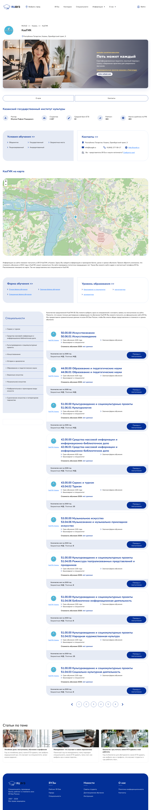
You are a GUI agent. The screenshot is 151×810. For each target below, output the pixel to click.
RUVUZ (24, 26)
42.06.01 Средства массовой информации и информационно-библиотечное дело (89, 449)
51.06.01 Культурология (76, 407)
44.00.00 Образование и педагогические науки (91, 368)
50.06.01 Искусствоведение (78, 336)
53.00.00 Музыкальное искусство (82, 518)
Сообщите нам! (129, 152)
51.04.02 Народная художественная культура (90, 636)
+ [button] (6, 181)
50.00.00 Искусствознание (78, 333)
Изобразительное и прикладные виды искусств (22, 390)
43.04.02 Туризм (71, 486)
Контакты (122, 793)
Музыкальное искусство (16, 382)
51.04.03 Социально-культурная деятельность (90, 672)
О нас (111, 7)
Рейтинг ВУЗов (55, 789)
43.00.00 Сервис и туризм (77, 482)
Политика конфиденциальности (131, 789)
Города (51, 793)
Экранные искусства (15, 375)
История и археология (16, 361)
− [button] (6, 184)
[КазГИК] (75, 216)
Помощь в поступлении (136, 355)
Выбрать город (34, 7)
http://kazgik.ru (133, 147)
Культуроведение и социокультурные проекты (22, 346)
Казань (34, 26)
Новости (89, 783)
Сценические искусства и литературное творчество (22, 399)
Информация (98, 7)
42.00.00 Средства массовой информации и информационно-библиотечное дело (89, 441)
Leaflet (146, 255)
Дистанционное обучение (94, 793)
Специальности (82, 7)
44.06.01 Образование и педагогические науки (91, 372)
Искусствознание (13, 354)
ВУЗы (57, 7)
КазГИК (45, 26)
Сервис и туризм (13, 329)
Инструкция (88, 796)
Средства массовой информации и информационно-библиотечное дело (21, 337)
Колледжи (68, 7)
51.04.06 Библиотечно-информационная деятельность (96, 600)
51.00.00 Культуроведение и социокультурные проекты (97, 404)
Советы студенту (90, 789)
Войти (143, 7)
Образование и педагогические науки (22, 368)
